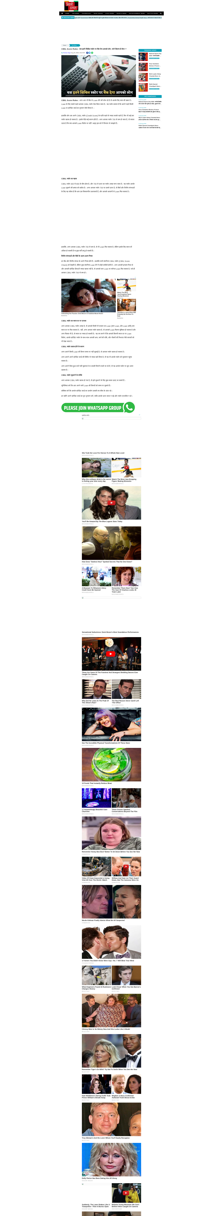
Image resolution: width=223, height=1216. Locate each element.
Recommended (150, 96)
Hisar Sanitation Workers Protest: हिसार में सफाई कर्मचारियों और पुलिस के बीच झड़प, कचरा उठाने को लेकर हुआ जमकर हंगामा (150, 112)
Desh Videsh (98, 13)
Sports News (121, 13)
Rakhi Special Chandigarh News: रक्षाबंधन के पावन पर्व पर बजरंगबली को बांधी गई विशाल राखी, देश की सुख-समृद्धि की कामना (149, 127)
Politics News (152, 13)
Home (67, 13)
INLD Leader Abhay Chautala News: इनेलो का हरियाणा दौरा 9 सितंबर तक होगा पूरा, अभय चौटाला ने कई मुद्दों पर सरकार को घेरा (149, 119)
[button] (62, 13)
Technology (86, 13)
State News (109, 13)
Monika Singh (67, 52)
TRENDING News (150, 50)
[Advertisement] (111, 31)
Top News (75, 13)
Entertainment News (137, 13)
